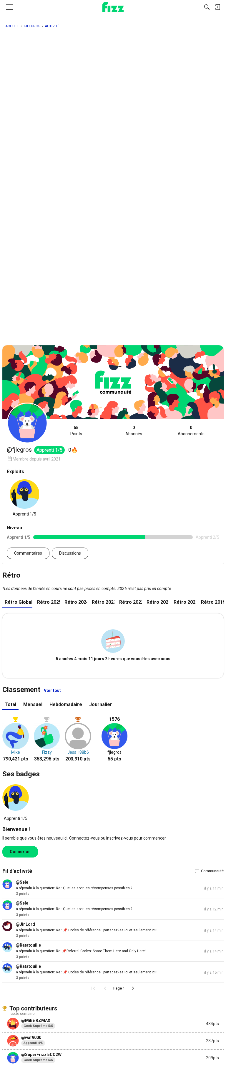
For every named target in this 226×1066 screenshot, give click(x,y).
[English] (113, 7)
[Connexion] (217, 7)
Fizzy (47, 752)
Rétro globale (18, 602)
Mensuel (32, 704)
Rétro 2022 (130, 602)
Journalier (100, 704)
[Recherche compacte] (207, 7)
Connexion (20, 851)
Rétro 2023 (103, 602)
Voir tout (52, 690)
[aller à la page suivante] (133, 988)
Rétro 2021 (158, 602)
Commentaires (28, 553)
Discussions (70, 553)
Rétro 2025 (48, 602)
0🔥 (73, 450)
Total (10, 704)
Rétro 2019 (212, 602)
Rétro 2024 (75, 602)
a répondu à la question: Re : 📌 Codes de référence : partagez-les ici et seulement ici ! (86, 930)
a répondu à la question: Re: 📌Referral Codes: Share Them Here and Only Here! (81, 951)
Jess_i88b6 (78, 752)
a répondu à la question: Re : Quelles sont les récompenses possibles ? (74, 888)
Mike (15, 752)
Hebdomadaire (65, 704)
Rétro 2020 (185, 602)
